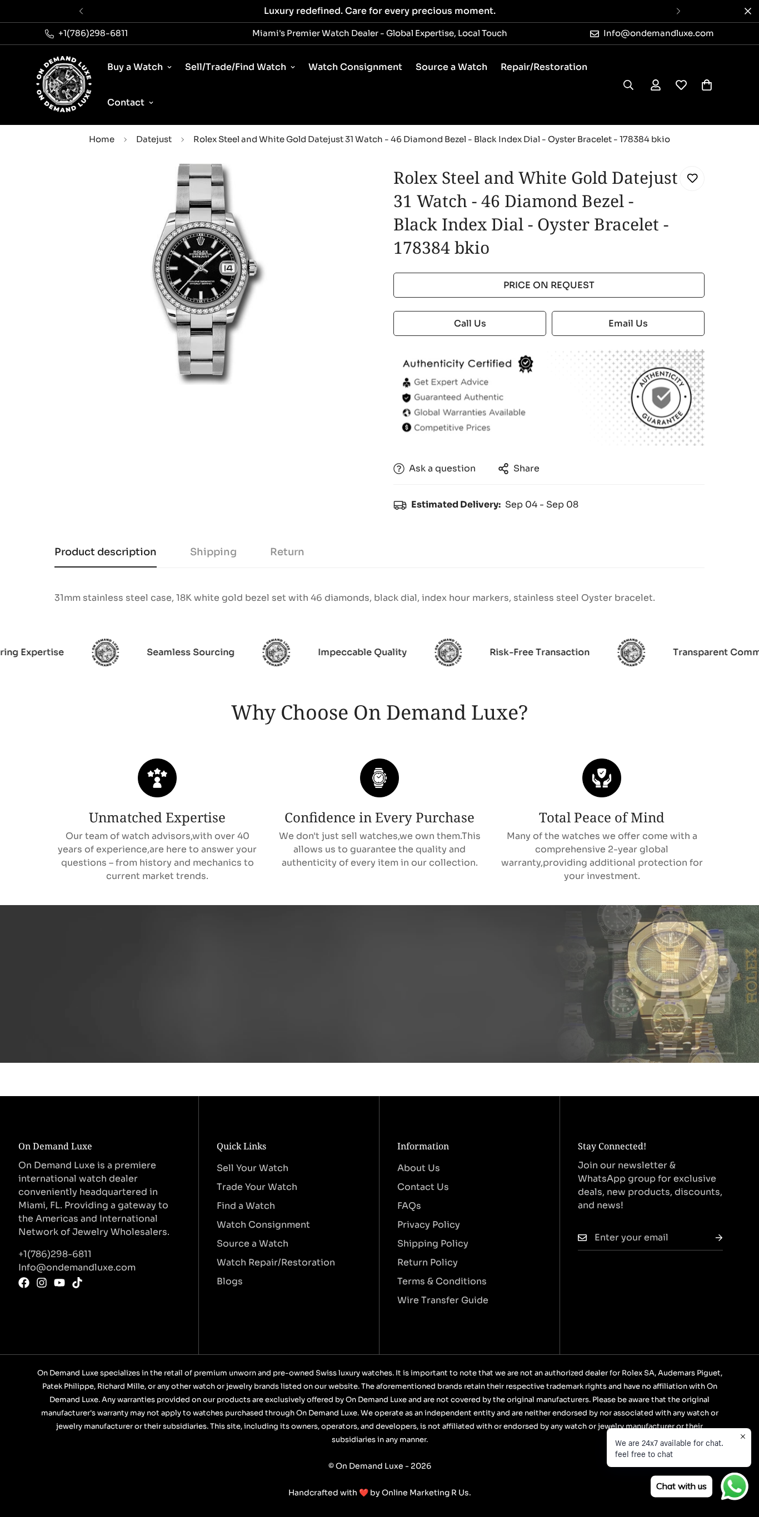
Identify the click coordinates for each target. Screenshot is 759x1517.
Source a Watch (451, 67)
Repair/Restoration (544, 67)
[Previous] (80, 11)
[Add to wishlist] (692, 178)
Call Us (470, 323)
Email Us (628, 323)
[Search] (628, 85)
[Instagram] (41, 1282)
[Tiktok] (77, 1282)
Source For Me (86, 1021)
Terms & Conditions (442, 1281)
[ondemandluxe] (64, 85)
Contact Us (423, 1187)
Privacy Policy (428, 1224)
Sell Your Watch (252, 1168)
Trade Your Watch (257, 1187)
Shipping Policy (432, 1243)
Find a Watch (246, 1206)
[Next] (678, 11)
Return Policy (427, 1262)
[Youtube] (59, 1282)
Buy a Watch (135, 67)
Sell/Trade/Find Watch (235, 67)
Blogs (230, 1281)
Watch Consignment (355, 67)
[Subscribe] (710, 1237)
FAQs (409, 1206)
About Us (418, 1168)
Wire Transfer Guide (442, 1300)
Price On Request (549, 285)
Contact (125, 102)
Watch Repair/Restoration (276, 1262)
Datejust (154, 139)
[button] (707, 85)
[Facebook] (23, 1282)
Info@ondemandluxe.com (77, 1267)
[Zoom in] (341, 186)
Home (101, 139)
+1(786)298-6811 (55, 1254)
